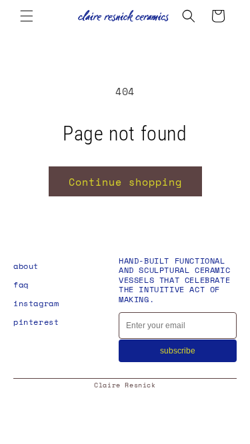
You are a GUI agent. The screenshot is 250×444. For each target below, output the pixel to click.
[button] (26, 16)
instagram (36, 303)
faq (21, 284)
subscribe (177, 350)
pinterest (36, 322)
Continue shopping (125, 181)
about (26, 266)
